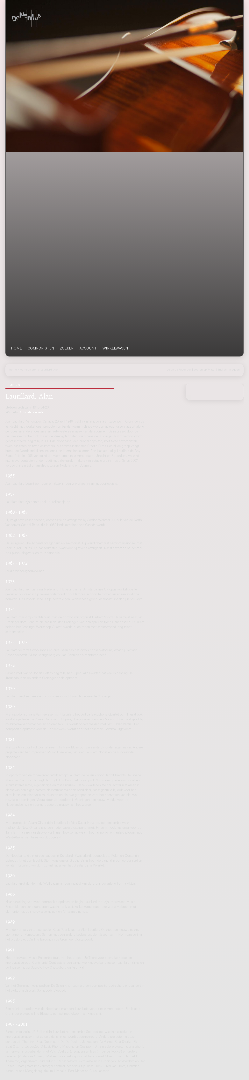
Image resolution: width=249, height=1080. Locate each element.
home (16, 348)
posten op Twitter (205, 370)
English (222, 370)
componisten (41, 348)
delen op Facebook (179, 370)
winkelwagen (115, 348)
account (88, 348)
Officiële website (32, 412)
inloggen (234, 370)
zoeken (67, 348)
